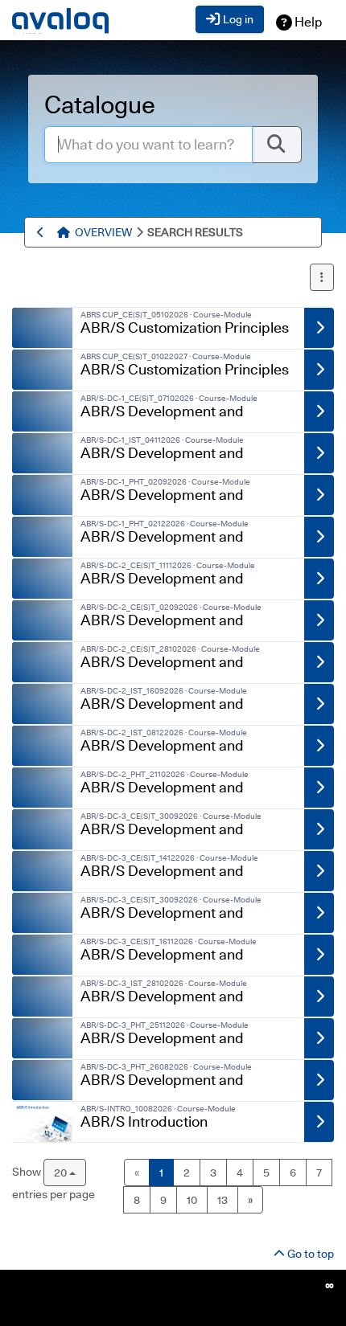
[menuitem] (103, 232)
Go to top (309, 1253)
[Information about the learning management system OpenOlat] (329, 1285)
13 (222, 1199)
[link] (42, 328)
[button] (322, 277)
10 (192, 1199)
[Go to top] (66, 232)
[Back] (43, 232)
